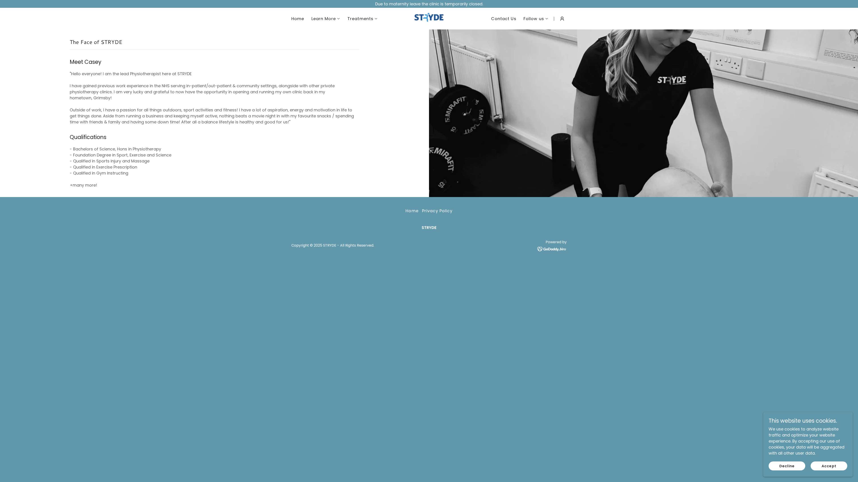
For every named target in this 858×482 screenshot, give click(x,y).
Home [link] (297, 18)
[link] (429, 18)
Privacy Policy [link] (437, 211)
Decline (786, 466)
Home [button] (412, 211)
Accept (829, 466)
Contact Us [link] (503, 18)
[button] (325, 18)
